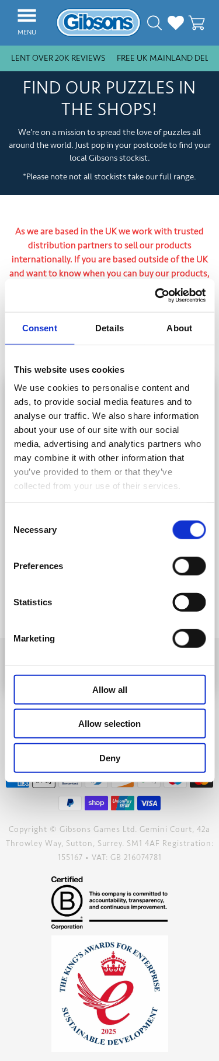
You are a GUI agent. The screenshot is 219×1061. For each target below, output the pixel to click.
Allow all (109, 689)
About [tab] (179, 327)
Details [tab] (109, 327)
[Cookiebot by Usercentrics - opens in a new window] (156, 295)
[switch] (189, 565)
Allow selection (109, 724)
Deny (109, 757)
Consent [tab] (39, 327)
